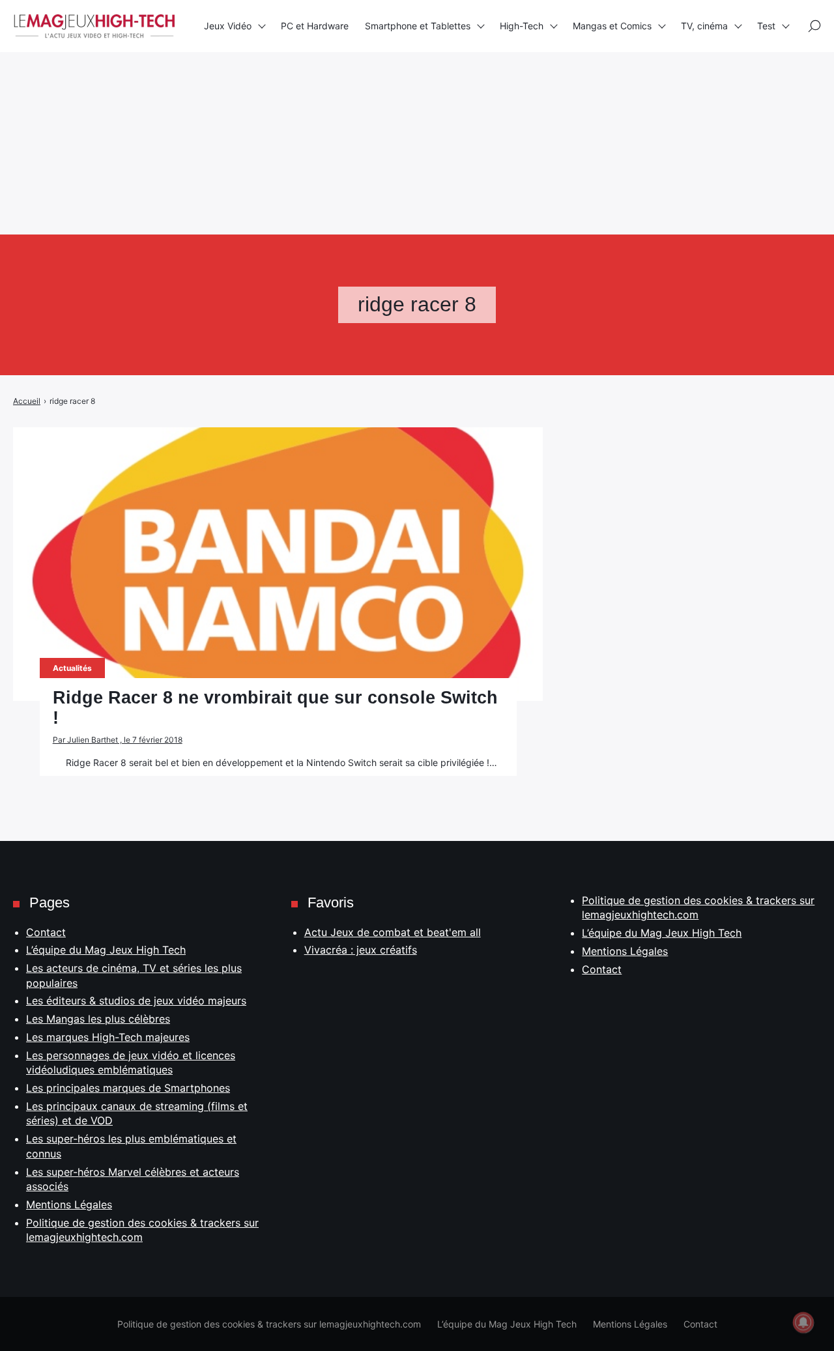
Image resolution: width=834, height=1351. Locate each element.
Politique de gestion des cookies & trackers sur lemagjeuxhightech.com (269, 1324)
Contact (46, 932)
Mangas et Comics (612, 25)
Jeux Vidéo (228, 25)
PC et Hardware (315, 25)
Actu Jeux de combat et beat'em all (392, 932)
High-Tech (521, 25)
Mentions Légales (69, 1204)
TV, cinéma (704, 25)
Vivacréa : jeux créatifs (360, 949)
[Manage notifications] (803, 1322)
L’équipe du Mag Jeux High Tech (106, 949)
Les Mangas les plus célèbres (98, 1018)
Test (766, 25)
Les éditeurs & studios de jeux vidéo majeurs (136, 1000)
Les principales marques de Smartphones (128, 1087)
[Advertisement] (391, 91)
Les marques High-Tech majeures (108, 1037)
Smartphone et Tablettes (417, 25)
